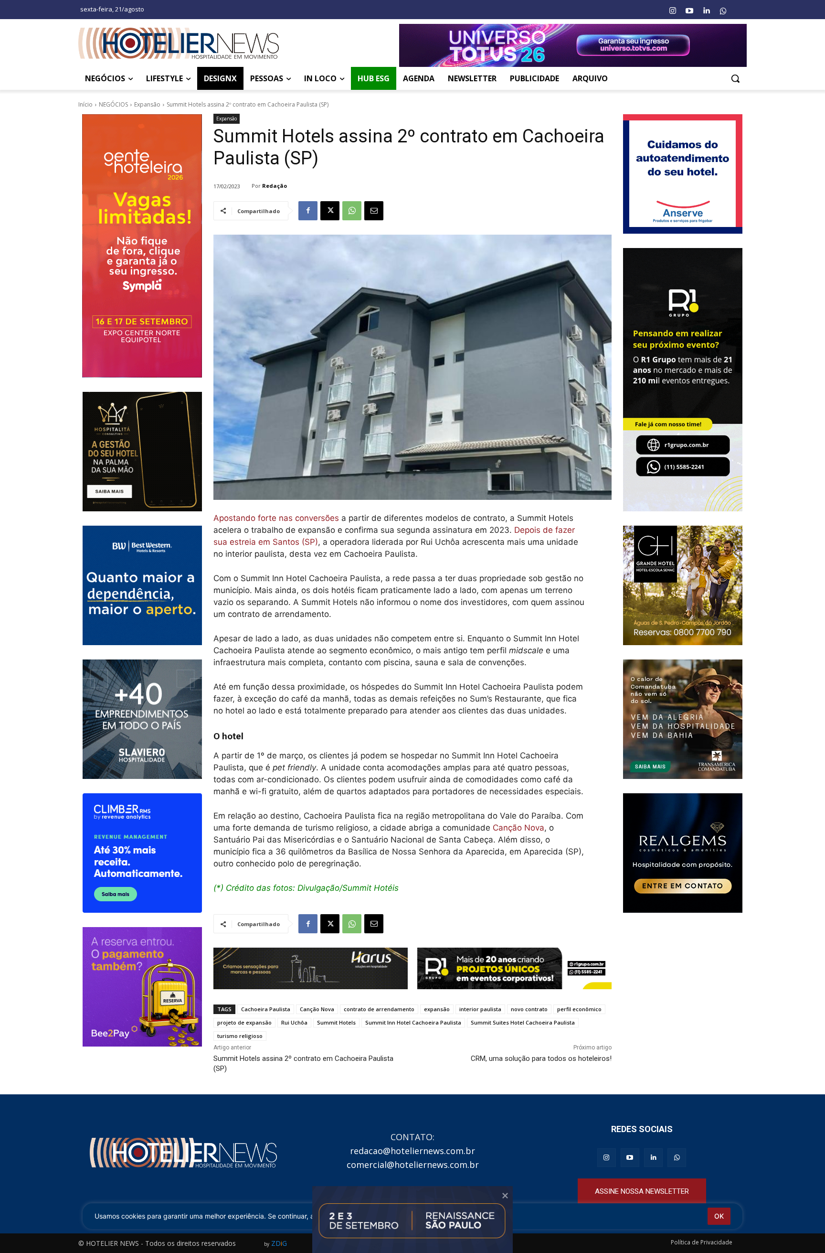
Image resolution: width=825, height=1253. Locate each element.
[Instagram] (672, 11)
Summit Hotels (336, 1022)
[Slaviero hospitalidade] (142, 719)
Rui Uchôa (294, 1022)
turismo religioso (240, 1035)
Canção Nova (518, 827)
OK (719, 1216)
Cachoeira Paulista (265, 1009)
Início (85, 104)
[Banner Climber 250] (142, 853)
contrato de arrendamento (379, 1009)
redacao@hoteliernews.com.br (412, 1150)
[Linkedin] (706, 11)
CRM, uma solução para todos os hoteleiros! (541, 1058)
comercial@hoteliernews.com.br (413, 1164)
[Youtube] (689, 11)
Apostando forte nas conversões (276, 518)
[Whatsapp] (723, 11)
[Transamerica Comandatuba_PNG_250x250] (683, 719)
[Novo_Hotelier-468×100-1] (310, 968)
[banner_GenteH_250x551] (142, 246)
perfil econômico (579, 1009)
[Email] (373, 210)
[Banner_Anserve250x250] (683, 174)
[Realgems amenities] (683, 853)
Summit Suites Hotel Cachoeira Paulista (523, 1022)
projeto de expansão (244, 1022)
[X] (329, 210)
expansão (437, 1009)
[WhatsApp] (351, 210)
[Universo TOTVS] (573, 45)
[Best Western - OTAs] (142, 585)
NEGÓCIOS (113, 104)
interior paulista (480, 1009)
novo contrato (529, 1009)
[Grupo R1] (683, 379)
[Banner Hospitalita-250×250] (142, 451)
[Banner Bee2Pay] (142, 987)
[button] (735, 78)
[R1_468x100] (514, 968)
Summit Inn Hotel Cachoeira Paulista (413, 1022)
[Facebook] (307, 210)
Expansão (147, 104)
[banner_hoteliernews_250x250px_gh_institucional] (683, 585)
